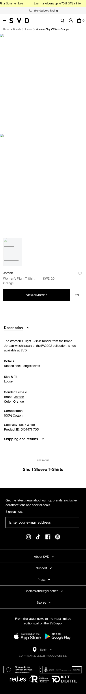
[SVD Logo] (19, 20)
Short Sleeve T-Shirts (43, 469)
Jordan (28, 29)
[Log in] (70, 20)
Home (6, 29)
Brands (17, 29)
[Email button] (77, 295)
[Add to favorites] (80, 273)
